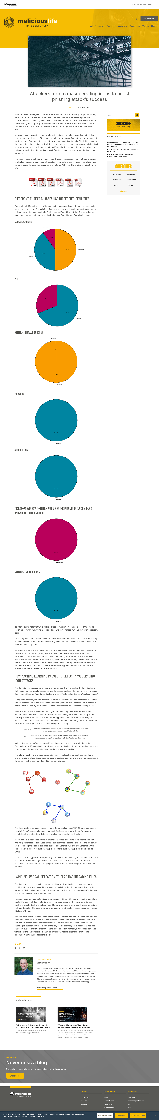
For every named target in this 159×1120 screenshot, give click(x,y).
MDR (129, 1107)
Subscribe (149, 18)
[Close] (155, 1115)
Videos (116, 185)
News (130, 185)
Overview (131, 1097)
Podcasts (130, 174)
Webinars (116, 180)
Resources (130, 180)
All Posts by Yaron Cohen (47, 988)
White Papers (109, 1107)
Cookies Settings (105, 1115)
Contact (84, 1104)
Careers (84, 1101)
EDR (129, 1104)
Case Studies (109, 1101)
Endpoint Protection (136, 1101)
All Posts (123, 191)
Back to (141, 4)
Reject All (121, 1115)
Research (116, 174)
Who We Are (85, 1097)
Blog (106, 1097)
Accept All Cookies (138, 1115)
